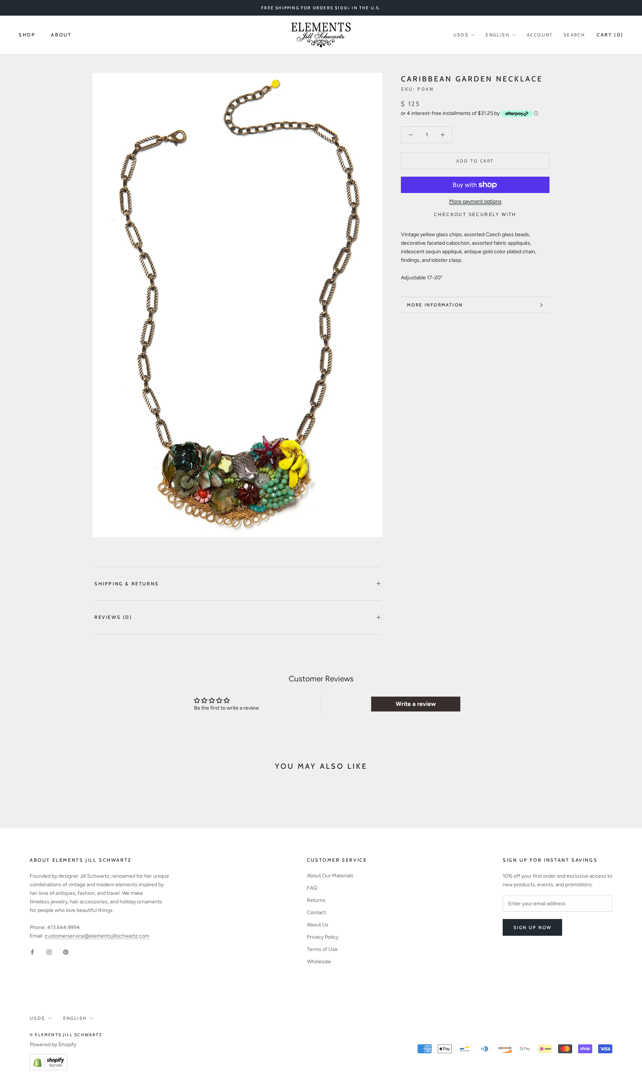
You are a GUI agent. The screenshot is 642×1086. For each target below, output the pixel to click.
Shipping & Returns (126, 584)
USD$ (461, 35)
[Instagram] (49, 952)
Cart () (610, 35)
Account (540, 35)
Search (574, 35)
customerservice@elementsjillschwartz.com (97, 936)
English (498, 35)
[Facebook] (32, 952)
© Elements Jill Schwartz (66, 1034)
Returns (316, 900)
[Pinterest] (65, 952)
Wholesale (319, 961)
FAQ (312, 888)
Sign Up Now (532, 927)
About (61, 35)
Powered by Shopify (53, 1044)
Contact (316, 912)
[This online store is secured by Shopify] (49, 1058)
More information (435, 305)
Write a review (416, 703)
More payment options (475, 201)
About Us (317, 925)
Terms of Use (322, 949)
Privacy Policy (322, 937)
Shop (27, 35)
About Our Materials (330, 876)
